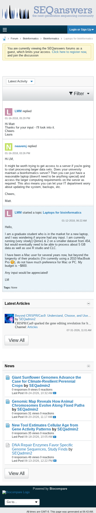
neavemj (21, 146)
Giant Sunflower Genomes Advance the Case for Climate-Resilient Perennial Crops (46, 381)
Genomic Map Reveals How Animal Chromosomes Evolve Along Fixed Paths (48, 403)
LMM (18, 111)
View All (16, 340)
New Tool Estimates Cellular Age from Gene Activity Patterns (45, 427)
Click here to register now (69, 52)
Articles (32, 327)
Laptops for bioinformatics (62, 212)
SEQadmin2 (27, 319)
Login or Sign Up (80, 29)
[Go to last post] (54, 393)
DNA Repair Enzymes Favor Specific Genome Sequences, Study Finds (42, 447)
